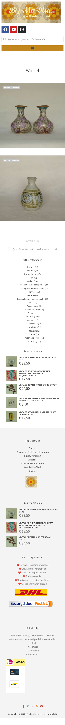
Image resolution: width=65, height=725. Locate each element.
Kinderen (31, 295)
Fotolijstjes (33, 327)
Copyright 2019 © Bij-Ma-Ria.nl (21, 714)
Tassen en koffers (33, 309)
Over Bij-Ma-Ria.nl (32, 467)
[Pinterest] (32, 706)
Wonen (30, 320)
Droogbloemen (31, 274)
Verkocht (30, 316)
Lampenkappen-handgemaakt (30, 299)
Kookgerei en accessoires (32, 288)
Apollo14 (53, 714)
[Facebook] (5, 29)
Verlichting (32, 341)
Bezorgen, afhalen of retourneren (32, 452)
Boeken (30, 267)
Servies (32, 291)
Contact (32, 448)
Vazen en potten (32, 337)
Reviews (33, 471)
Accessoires (32, 306)
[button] (32, 48)
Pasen (30, 313)
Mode (30, 302)
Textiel (33, 334)
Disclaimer (32, 459)
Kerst (30, 277)
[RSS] (37, 706)
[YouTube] (42, 706)
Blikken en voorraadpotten (32, 284)
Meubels (33, 330)
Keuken (30, 281)
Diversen (31, 270)
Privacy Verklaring (32, 455)
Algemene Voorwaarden (32, 463)
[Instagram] (22, 29)
